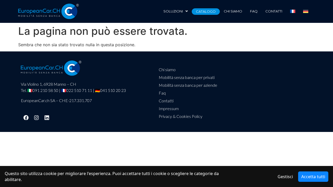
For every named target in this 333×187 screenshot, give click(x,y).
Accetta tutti (313, 176)
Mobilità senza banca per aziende (188, 85)
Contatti (166, 100)
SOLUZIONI (173, 11)
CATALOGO (206, 11)
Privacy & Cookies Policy (180, 116)
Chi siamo (167, 69)
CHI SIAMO (233, 11)
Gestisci (285, 176)
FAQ (254, 11)
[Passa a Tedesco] (305, 11)
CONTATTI (273, 11)
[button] (175, 11)
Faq (162, 92)
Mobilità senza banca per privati (187, 77)
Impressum (169, 108)
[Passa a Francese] (292, 11)
